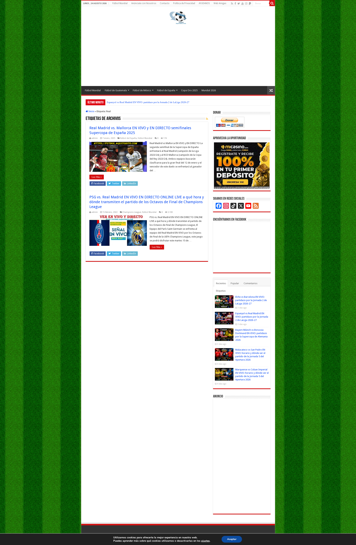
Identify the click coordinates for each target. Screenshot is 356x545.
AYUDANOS (204, 3)
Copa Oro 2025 (189, 90)
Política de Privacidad (184, 3)
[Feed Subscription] (207, 118)
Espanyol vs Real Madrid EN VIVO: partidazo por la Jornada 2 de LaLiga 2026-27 (148, 102)
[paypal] (249, 3)
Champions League (131, 212)
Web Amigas (220, 3)
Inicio (91, 111)
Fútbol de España (166, 90)
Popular (235, 283)
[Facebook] (235, 3)
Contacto (164, 3)
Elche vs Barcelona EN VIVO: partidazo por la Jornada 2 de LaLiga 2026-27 (251, 300)
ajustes (205, 541)
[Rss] (232, 3)
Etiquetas (221, 290)
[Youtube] (242, 3)
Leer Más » (97, 177)
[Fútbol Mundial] (178, 17)
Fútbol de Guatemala (116, 90)
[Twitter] (238, 3)
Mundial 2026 (209, 90)
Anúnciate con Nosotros (143, 3)
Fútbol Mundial (120, 3)
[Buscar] (272, 3)
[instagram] (246, 3)
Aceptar (231, 539)
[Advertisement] (178, 54)
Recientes (221, 283)
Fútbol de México (142, 90)
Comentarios (250, 283)
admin (94, 138)
